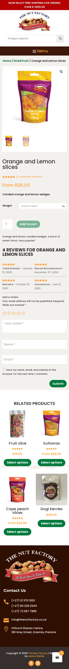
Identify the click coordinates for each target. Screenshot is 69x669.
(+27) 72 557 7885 (24, 611)
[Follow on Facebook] (31, 663)
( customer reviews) (29, 176)
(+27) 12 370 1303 (23, 600)
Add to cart (28, 224)
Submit (58, 383)
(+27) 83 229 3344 (24, 606)
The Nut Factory (38, 653)
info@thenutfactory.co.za (28, 620)
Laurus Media (36, 656)
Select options (17, 462)
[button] (61, 72)
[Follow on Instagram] (38, 663)
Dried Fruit (21, 61)
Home (7, 61)
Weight (7, 205)
